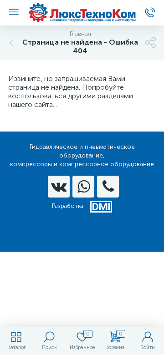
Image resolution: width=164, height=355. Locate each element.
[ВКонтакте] (59, 187)
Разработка (67, 206)
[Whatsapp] (83, 187)
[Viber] (108, 187)
